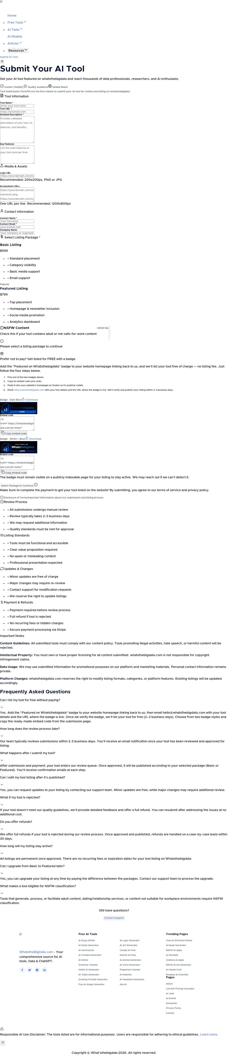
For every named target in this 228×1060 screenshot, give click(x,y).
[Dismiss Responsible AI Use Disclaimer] (3, 1043)
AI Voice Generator (130, 965)
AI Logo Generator (130, 941)
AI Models (14, 36)
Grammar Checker (88, 965)
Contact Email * (8, 224)
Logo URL (5, 173)
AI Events (171, 998)
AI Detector (126, 975)
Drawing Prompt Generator (93, 979)
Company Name (8, 230)
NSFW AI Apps (174, 950)
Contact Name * (8, 218)
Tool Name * (6, 103)
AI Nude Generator (176, 945)
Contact (170, 1013)
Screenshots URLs (10, 186)
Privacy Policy (173, 1008)
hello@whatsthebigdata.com (29, 390)
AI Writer (83, 960)
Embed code (6, 415)
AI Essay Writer (86, 941)
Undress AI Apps (175, 960)
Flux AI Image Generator (91, 984)
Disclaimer (171, 1003)
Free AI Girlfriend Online (179, 941)
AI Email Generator (88, 945)
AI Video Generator (88, 975)
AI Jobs (170, 994)
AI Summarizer (86, 950)
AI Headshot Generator (132, 979)
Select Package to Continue (17, 485)
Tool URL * (6, 109)
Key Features (7, 144)
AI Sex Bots (172, 955)
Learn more (208, 1034)
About (169, 984)
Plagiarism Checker (130, 970)
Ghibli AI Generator (88, 970)
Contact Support (114, 918)
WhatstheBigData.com (36, 952)
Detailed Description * (12, 115)
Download (31, 400)
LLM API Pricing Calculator (180, 989)
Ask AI (123, 984)
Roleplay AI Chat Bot (177, 975)
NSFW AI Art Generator (178, 965)
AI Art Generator (129, 945)
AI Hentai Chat (173, 970)
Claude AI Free (128, 950)
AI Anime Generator (130, 960)
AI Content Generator (89, 955)
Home (11, 15)
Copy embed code (16, 433)
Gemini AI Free (128, 955)
